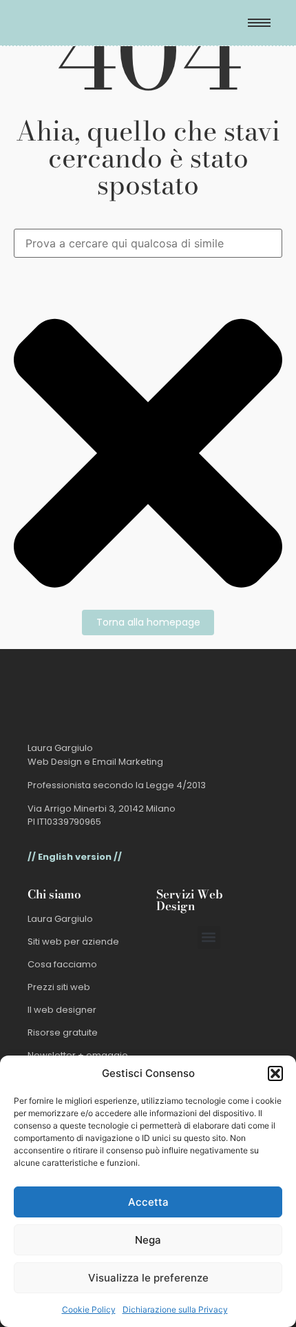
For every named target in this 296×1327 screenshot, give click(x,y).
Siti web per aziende (73, 941)
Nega (148, 1239)
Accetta (148, 1201)
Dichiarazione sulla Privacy (175, 1309)
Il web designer (62, 1009)
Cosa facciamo (62, 964)
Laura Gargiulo (60, 918)
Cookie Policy (89, 1309)
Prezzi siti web (59, 987)
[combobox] (148, 243)
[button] (275, 1073)
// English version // (75, 856)
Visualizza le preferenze (148, 1277)
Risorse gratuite (63, 1032)
